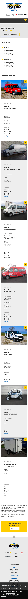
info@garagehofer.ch (14, 575)
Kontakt (6, 136)
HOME (2, 30)
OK (25, 586)
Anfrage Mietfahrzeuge (10, 34)
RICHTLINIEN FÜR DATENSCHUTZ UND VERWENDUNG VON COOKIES (11, 594)
